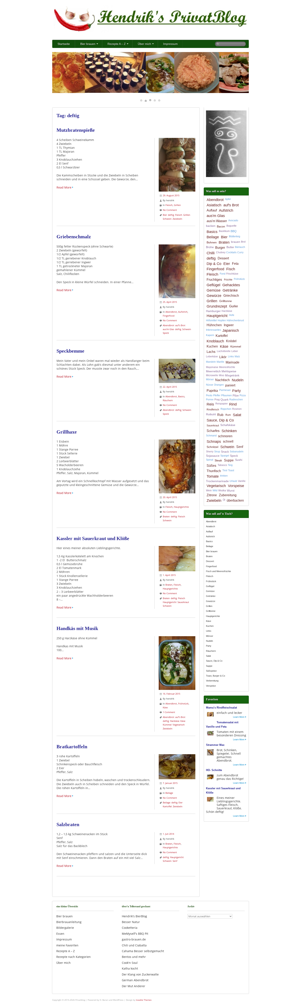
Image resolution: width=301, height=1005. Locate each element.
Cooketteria (129, 928)
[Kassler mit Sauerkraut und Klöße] (177, 548)
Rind (233, 404)
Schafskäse (227, 425)
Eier (180, 802)
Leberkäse (212, 356)
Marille (220, 361)
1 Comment (169, 712)
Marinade (232, 362)
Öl (224, 500)
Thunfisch (214, 471)
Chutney (220, 252)
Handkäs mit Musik (77, 628)
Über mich (144, 43)
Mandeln (211, 361)
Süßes (211, 465)
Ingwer (229, 325)
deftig (171, 214)
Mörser (210, 379)
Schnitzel (212, 447)
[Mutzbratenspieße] (177, 140)
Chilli (211, 253)
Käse (165, 707)
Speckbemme (70, 351)
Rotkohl (211, 414)
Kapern (210, 335)
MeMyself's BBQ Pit (135, 934)
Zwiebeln (177, 218)
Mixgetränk (232, 375)
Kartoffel (167, 806)
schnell (228, 441)
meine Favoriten (67, 945)
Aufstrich (183, 311)
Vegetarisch (179, 724)
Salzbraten (68, 824)
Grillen (177, 205)
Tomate (213, 476)
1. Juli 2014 (168, 833)
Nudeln (237, 380)
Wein (209, 490)
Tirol (224, 470)
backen (210, 225)
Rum (228, 414)
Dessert (223, 258)
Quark (225, 399)
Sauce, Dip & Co (220, 420)
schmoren (225, 436)
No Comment (170, 209)
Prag (217, 399)
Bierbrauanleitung (68, 922)
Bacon (221, 226)
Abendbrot (171, 311)
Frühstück (183, 703)
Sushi (238, 459)
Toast (231, 470)
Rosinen (237, 409)
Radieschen (236, 399)
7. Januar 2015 (170, 783)
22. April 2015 (170, 386)
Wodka (222, 490)
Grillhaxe (67, 432)
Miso (221, 375)
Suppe (229, 460)
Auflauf (212, 210)
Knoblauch (215, 341)
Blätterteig (234, 236)
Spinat (209, 459)
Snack (225, 451)
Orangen (219, 384)
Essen (60, 934)
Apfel (228, 199)
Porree (210, 399)
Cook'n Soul (130, 963)
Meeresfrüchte (227, 367)
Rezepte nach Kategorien (73, 957)
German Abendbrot (135, 980)
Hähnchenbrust (235, 320)
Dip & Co (214, 264)
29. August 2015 (171, 195)
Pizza (243, 395)
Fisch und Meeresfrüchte (218, 571)
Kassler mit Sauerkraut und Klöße (93, 538)
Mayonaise (212, 367)
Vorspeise (236, 486)
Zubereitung (227, 495)
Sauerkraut (183, 602)
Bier (165, 214)
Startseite (64, 43)
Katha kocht (130, 968)
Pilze (236, 395)
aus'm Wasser (217, 221)
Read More (64, 187)
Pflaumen (226, 395)
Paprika (212, 390)
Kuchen (212, 346)
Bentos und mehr (134, 957)
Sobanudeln (236, 451)
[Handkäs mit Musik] (177, 638)
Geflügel (213, 285)
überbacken (235, 500)
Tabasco (222, 465)
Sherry (209, 451)
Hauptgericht (170, 602)
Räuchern (168, 400)
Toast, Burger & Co (215, 676)
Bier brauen (87, 43)
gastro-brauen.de (134, 939)
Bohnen (212, 242)
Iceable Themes (144, 999)
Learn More (238, 717)
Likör (222, 357)
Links (231, 356)
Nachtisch (222, 380)
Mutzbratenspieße (76, 130)
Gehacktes (231, 285)
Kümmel (167, 724)
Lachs (211, 351)
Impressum (170, 43)
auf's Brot (180, 325)
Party (236, 391)
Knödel (231, 341)
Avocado (233, 220)
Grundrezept (217, 306)
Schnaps (214, 441)
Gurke (233, 306)
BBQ (233, 231)
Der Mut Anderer (133, 986)
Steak (218, 460)
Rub (220, 415)
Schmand (211, 435)
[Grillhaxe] (177, 441)
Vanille (242, 481)
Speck (166, 332)
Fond (222, 273)
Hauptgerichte (181, 506)
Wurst (230, 490)
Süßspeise (211, 671)
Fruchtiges (214, 279)
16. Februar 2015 (171, 693)
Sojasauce (213, 455)
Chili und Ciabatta (134, 945)
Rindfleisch (213, 409)
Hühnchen (214, 325)
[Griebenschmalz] (177, 246)
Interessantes (213, 329)
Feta (235, 263)
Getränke (230, 290)
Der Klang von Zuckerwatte (140, 974)
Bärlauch (240, 247)
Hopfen (222, 320)
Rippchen (226, 409)
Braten (166, 516)
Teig (230, 465)
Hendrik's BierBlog (134, 916)
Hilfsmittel (211, 320)
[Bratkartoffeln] (177, 756)
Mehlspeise (229, 371)
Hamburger (213, 311)
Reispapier (221, 403)
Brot (243, 241)
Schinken (229, 431)
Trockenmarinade (217, 481)
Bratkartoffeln (72, 746)
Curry (240, 252)
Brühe (210, 247)
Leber (234, 351)
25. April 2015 (170, 301)
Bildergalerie (65, 928)
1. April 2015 (169, 575)
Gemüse (214, 290)
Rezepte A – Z (117, 43)
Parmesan (225, 390)
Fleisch (169, 205)
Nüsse (209, 384)
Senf (175, 860)
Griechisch (231, 295)
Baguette (231, 225)
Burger (220, 247)
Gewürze (214, 296)
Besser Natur (131, 922)
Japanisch (230, 330)
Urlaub (233, 481)
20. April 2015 (170, 497)
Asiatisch (214, 205)
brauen (235, 241)
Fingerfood (168, 315)
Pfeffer (216, 395)
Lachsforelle (224, 351)
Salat (237, 415)
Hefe (231, 315)
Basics (181, 396)
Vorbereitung (212, 680)
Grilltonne (225, 301)
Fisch (230, 269)
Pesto (209, 395)
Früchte (228, 279)
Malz (237, 356)
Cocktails (231, 252)
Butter (230, 247)
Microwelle (212, 375)
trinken (224, 475)
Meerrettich (213, 371)
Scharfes (213, 431)
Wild (215, 490)
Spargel (224, 455)
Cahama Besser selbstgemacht (143, 951)
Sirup (217, 451)
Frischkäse (232, 273)
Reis (210, 404)
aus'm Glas (168, 329)
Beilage (169, 792)
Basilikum (224, 231)
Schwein (167, 218)
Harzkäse (174, 720)
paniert (230, 385)
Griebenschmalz (74, 236)
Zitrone (212, 495)
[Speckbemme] (177, 361)
